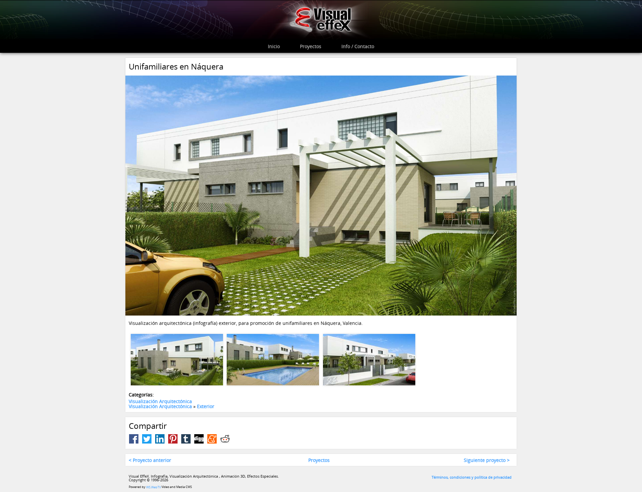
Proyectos (319, 460)
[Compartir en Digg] (199, 439)
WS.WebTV (153, 487)
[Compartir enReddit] (225, 439)
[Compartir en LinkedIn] (160, 439)
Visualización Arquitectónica (160, 401)
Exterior (205, 406)
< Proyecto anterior (150, 460)
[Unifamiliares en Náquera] (321, 195)
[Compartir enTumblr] (186, 439)
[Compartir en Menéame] (212, 439)
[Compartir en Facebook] (134, 439)
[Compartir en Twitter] (147, 439)
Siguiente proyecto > (487, 460)
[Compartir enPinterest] (173, 439)
